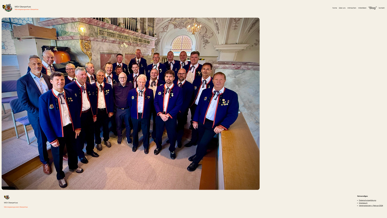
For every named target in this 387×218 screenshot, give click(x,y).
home (334, 8)
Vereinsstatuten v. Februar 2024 (371, 206)
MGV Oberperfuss (23, 6)
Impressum (363, 203)
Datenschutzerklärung (367, 200)
